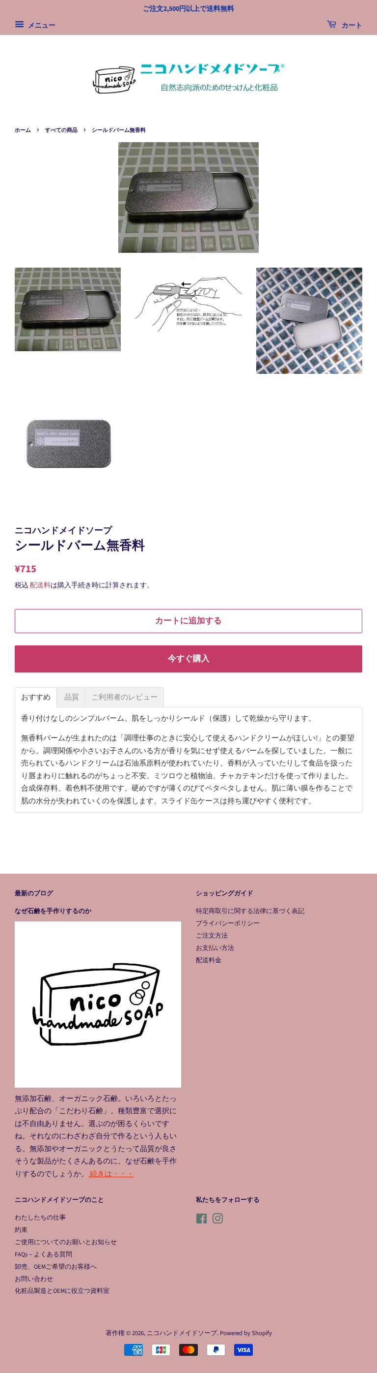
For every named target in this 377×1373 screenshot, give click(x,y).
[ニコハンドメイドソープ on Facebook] (201, 1221)
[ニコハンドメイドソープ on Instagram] (217, 1221)
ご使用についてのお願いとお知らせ (66, 1242)
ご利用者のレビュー (124, 697)
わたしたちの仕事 (40, 1217)
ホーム (23, 130)
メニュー (41, 26)
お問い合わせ (34, 1279)
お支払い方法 (215, 948)
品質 (71, 697)
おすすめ (36, 697)
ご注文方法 (212, 935)
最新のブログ (34, 893)
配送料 (40, 585)
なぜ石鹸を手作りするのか (53, 911)
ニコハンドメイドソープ (182, 1333)
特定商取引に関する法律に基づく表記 (250, 911)
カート (351, 26)
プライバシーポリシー (228, 923)
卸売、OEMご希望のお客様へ (56, 1266)
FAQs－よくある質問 (43, 1254)
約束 (21, 1229)
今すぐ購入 (189, 659)
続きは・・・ (111, 1174)
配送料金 (208, 960)
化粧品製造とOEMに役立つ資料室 (62, 1290)
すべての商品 (61, 130)
